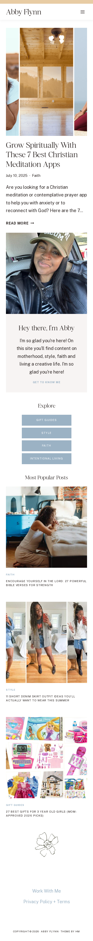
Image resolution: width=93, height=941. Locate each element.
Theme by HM (70, 931)
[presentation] (46, 82)
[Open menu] (82, 12)
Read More (20, 223)
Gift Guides (15, 804)
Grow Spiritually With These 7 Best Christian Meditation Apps (42, 154)
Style (10, 689)
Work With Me (46, 891)
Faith (36, 175)
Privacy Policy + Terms (46, 901)
